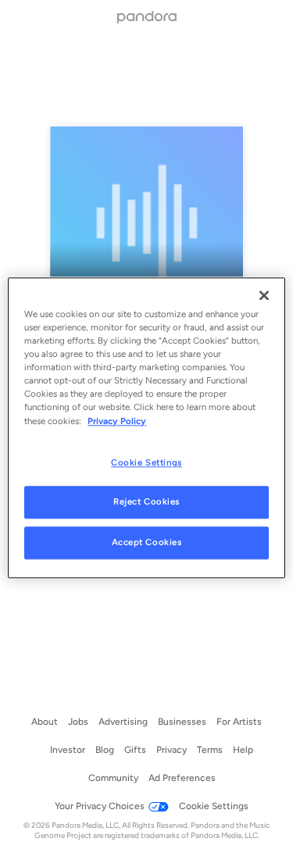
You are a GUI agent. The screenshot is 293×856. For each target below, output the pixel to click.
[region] (146, 427)
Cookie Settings (146, 462)
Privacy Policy (117, 421)
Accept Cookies (147, 542)
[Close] (264, 295)
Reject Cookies (146, 502)
